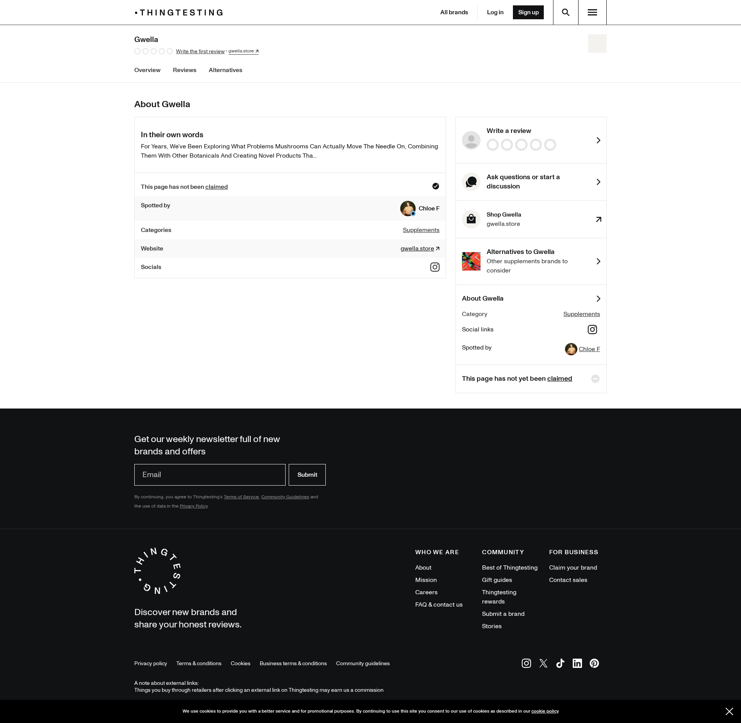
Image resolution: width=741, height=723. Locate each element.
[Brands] (180, 12)
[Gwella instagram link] (435, 267)
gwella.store (241, 51)
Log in (495, 12)
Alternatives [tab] (225, 70)
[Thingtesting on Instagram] (526, 665)
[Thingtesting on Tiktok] (560, 665)
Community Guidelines (285, 497)
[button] (420, 208)
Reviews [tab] (184, 70)
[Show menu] (592, 12)
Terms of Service (241, 497)
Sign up (528, 12)
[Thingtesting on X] (543, 665)
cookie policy (545, 711)
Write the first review (200, 51)
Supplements (581, 314)
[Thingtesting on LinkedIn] (577, 665)
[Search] (565, 12)
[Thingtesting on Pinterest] (594, 665)
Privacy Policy (194, 506)
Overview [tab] (147, 70)
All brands (454, 12)
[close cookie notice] (729, 711)
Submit (307, 475)
